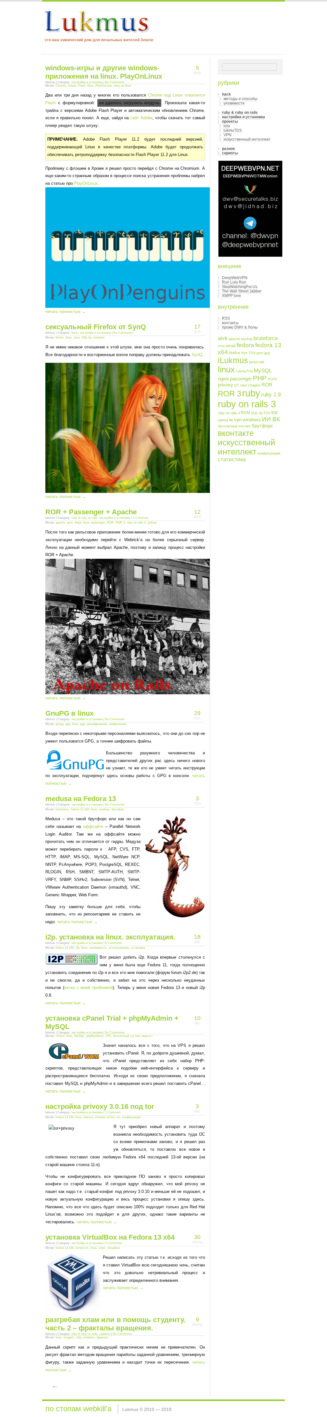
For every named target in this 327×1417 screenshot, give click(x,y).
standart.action (105, 1117)
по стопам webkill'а (78, 1408)
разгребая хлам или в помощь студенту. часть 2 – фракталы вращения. (115, 1324)
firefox (60, 337)
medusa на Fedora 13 (80, 799)
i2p (78, 947)
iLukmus (233, 360)
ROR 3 (120, 522)
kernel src (82, 1248)
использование (119, 947)
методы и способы (240, 99)
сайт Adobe (141, 117)
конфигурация (131, 1117)
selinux (152, 522)
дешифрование (97, 724)
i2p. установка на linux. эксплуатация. (110, 937)
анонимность (98, 947)
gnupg (60, 724)
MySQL (79, 1036)
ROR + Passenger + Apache (91, 512)
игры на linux (122, 85)
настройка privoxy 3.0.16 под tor (99, 1106)
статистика (232, 459)
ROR (110, 522)
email (231, 345)
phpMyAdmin (94, 1036)
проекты (230, 121)
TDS (266, 413)
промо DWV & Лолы (240, 327)
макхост (147, 1036)
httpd (78, 522)
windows (99, 337)
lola (227, 126)
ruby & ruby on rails (84, 517)
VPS (108, 1036)
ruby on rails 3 (136, 522)
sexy (77, 337)
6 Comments (113, 943)
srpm (102, 1248)
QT (236, 385)
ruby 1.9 (271, 395)
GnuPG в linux (69, 713)
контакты (230, 323)
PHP (260, 378)
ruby (78, 1337)
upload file (225, 420)
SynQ (197, 354)
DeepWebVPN (234, 278)
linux (90, 85)
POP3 (272, 379)
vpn (238, 419)
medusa (104, 809)
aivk (223, 338)
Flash (82, 85)
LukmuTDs (244, 371)
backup (247, 339)
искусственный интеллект (247, 139)
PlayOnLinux (103, 85)
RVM (245, 412)
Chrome (61, 85)
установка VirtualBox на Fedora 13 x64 (110, 1237)
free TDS (248, 353)
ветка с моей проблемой (88, 987)
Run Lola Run (234, 282)
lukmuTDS (233, 130)
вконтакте (236, 433)
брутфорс (118, 809)
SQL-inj (86, 337)
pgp (82, 724)
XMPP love (231, 295)
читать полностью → (65, 311)
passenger (98, 522)
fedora (72, 85)
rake (243, 385)
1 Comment (140, 517)
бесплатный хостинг (126, 1036)
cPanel (60, 1036)
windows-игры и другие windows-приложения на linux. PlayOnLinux (103, 72)
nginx (223, 378)
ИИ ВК (271, 419)
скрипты (104, 1333)
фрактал (102, 1337)
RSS (226, 318)
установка (138, 947)
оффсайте (93, 826)
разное (228, 148)
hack (75, 332)
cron (221, 346)
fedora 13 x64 (80, 809)
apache (60, 522)
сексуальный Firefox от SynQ (95, 327)
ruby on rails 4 (229, 413)
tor (118, 1117)
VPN (228, 135)
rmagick (69, 1337)
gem (70, 522)
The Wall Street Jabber (242, 291)
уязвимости (234, 103)
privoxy (88, 1117)
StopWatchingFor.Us (239, 286)
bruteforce (62, 809)
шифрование (117, 724)
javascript (256, 362)
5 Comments (113, 1243)
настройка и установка (87, 82)
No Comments (115, 82)
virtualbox (113, 1248)
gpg (67, 724)
